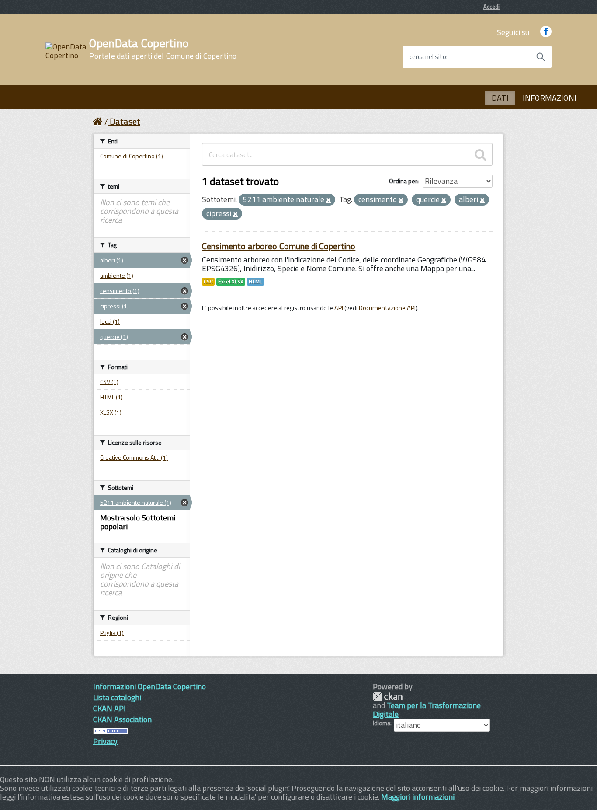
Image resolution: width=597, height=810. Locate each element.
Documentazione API (387, 308)
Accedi (491, 6)
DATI (500, 98)
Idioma (381, 723)
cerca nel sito (428, 56)
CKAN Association (122, 719)
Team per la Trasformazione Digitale (427, 709)
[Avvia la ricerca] (541, 57)
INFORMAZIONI (549, 98)
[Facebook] (546, 32)
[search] (480, 154)
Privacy (105, 741)
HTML (255, 282)
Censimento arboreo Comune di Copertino (278, 246)
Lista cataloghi (117, 697)
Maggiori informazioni (418, 797)
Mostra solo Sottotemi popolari (137, 522)
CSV (208, 282)
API (338, 308)
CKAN (388, 696)
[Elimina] (328, 200)
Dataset (125, 121)
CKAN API (109, 708)
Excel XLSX (230, 282)
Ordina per (403, 180)
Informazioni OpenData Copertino (149, 686)
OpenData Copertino (162, 49)
